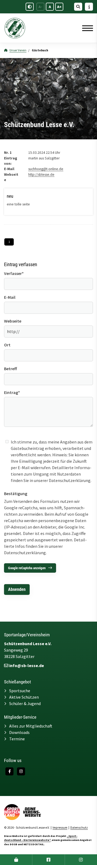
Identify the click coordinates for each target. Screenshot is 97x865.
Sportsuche (19, 690)
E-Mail (9, 297)
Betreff (10, 368)
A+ (59, 6)
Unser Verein (17, 50)
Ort (7, 344)
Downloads (19, 732)
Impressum (60, 827)
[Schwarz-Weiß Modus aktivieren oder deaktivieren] (30, 7)
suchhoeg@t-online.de (45, 169)
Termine (17, 738)
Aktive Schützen (24, 697)
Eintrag (12, 392)
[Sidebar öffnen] (89, 7)
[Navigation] (85, 28)
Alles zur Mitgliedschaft (30, 726)
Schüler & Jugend (25, 703)
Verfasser (14, 273)
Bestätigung (15, 493)
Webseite (12, 321)
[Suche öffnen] (78, 7)
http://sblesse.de (41, 174)
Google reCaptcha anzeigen (27, 568)
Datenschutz (79, 827)
